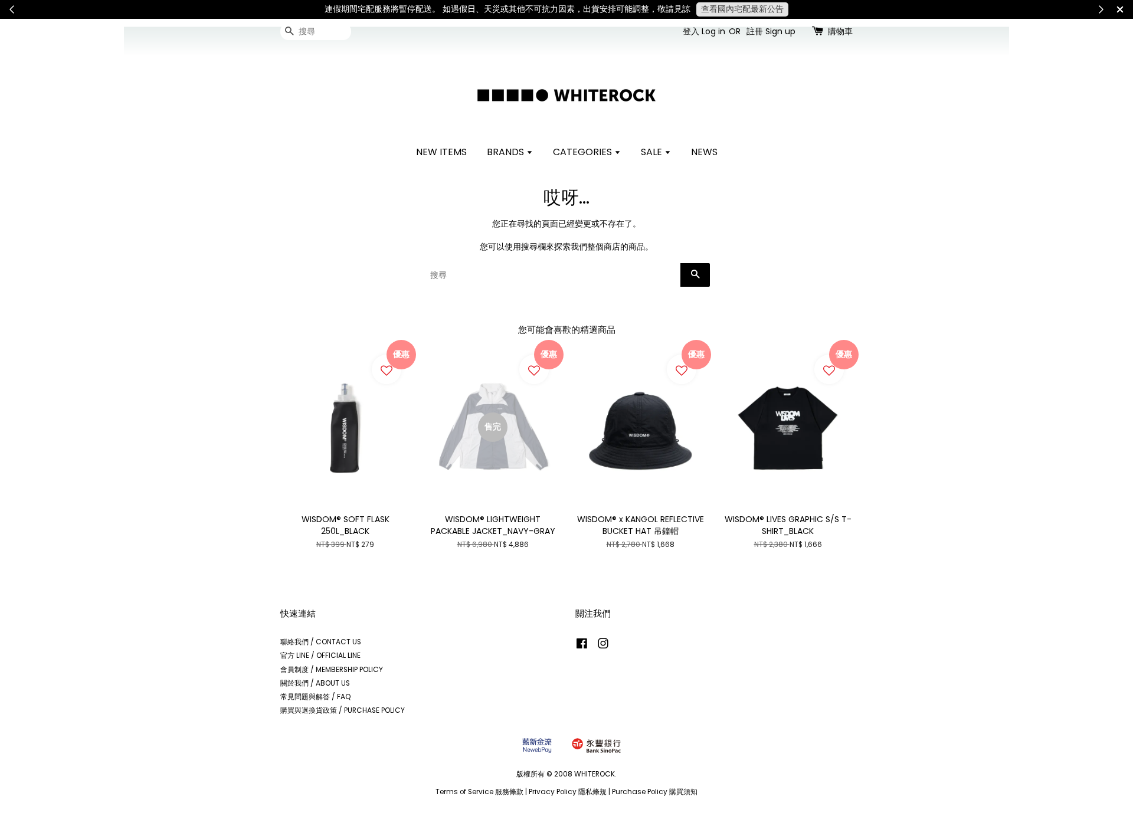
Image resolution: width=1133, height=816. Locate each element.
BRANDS (506, 152)
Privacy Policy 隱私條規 (568, 792)
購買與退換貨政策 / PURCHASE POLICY (342, 710)
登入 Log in (704, 31)
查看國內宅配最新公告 (742, 9)
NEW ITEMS (441, 152)
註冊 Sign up (770, 31)
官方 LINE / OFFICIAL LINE (320, 655)
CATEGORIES (583, 152)
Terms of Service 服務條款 (479, 792)
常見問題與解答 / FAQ (315, 697)
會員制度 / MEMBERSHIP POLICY (331, 669)
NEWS (704, 152)
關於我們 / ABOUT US (315, 683)
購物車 (840, 31)
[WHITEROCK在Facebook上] (581, 646)
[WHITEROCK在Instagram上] (603, 646)
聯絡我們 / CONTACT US (320, 642)
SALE (652, 152)
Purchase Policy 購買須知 (655, 792)
